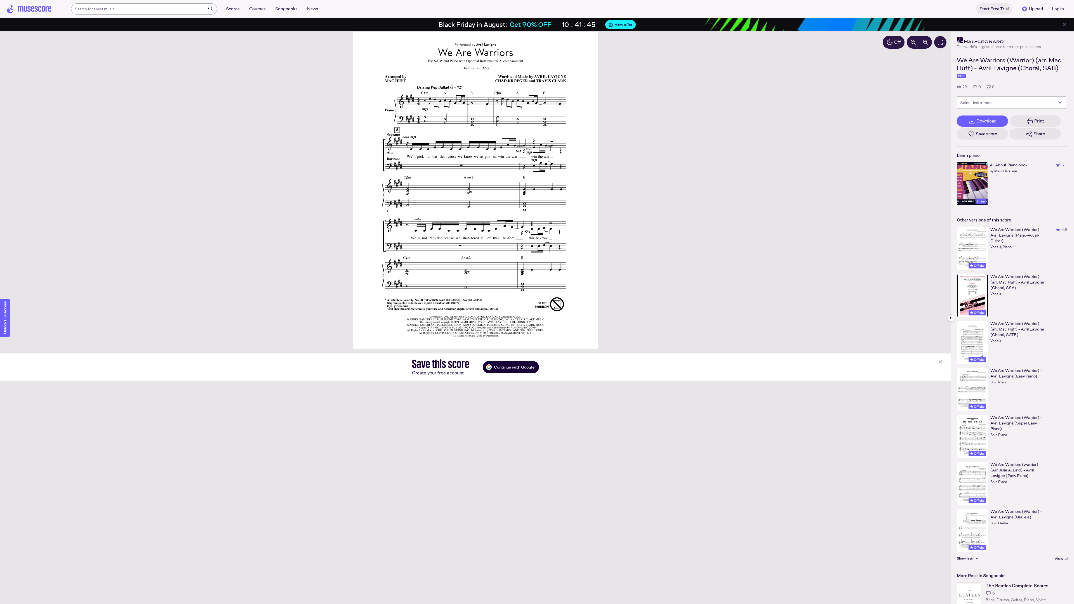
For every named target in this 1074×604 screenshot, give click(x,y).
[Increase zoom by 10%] (925, 42)
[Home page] (29, 8)
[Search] (210, 9)
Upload (1036, 8)
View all (1061, 558)
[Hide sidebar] (951, 318)
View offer (623, 24)
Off (897, 42)
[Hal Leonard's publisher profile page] (999, 40)
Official (978, 266)
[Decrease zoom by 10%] (913, 42)
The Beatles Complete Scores (1017, 585)
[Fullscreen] (940, 42)
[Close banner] (1064, 25)
